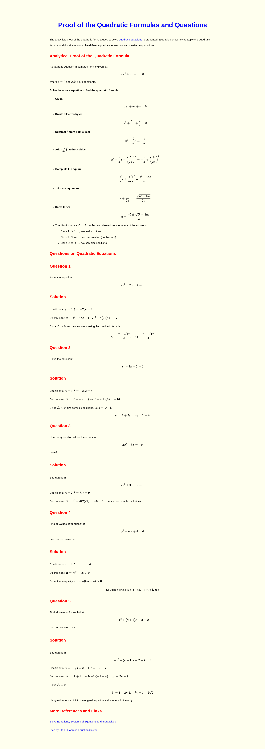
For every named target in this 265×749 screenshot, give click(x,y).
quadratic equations (130, 39)
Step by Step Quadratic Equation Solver (73, 730)
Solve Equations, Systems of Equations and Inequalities (83, 721)
